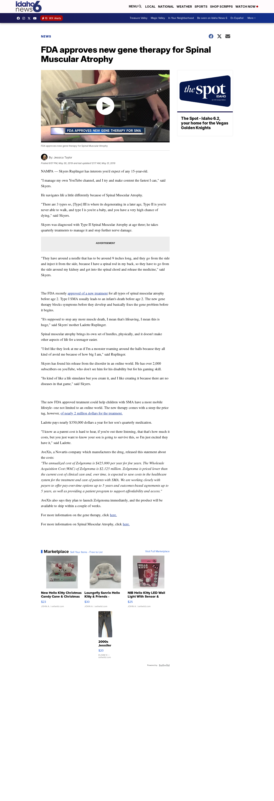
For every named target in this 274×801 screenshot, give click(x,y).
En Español (237, 18)
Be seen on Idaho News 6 (212, 18)
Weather (184, 6)
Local (150, 6)
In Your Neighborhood (181, 18)
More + (252, 18)
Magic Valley (158, 18)
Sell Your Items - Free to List (86, 552)
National (166, 6)
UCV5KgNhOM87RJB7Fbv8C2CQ (35, 18)
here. (113, 514)
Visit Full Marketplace (157, 551)
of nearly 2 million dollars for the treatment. (92, 413)
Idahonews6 (19, 18)
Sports (201, 6)
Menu (133, 6)
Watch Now (245, 6)
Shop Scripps (221, 6)
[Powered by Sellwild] (164, 665)
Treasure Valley (138, 18)
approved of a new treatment (88, 293)
